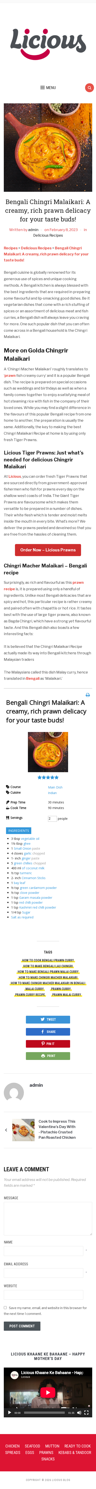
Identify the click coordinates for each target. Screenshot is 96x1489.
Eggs (29, 1452)
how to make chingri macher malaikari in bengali (48, 983)
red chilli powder (31, 902)
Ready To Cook (78, 1446)
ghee (27, 843)
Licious (14, 476)
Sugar (26, 912)
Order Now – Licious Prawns (48, 550)
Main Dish (55, 787)
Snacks (48, 1459)
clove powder (29, 892)
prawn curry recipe (30, 995)
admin (33, 230)
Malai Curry (34, 989)
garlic (27, 853)
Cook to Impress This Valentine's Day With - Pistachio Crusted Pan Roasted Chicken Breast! (57, 1130)
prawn (10, 375)
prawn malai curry (66, 995)
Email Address (16, 1264)
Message (11, 1198)
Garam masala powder (35, 897)
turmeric (26, 873)
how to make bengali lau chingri (48, 966)
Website (10, 1286)
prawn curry (61, 989)
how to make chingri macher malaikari (48, 977)
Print (51, 1056)
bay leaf (19, 883)
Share (51, 1032)
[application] (48, 1392)
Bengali (33, 678)
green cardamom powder (38, 888)
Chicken (12, 1446)
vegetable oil (30, 838)
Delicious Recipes (48, 235)
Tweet (51, 1019)
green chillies (23, 863)
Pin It (50, 1044)
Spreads (12, 1452)
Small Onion (22, 848)
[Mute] (79, 1412)
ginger (26, 858)
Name (8, 1242)
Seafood (32, 1446)
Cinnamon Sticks (34, 878)
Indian (52, 793)
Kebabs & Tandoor (74, 1452)
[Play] (9, 1412)
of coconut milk (33, 868)
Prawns (46, 1452)
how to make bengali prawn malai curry (48, 972)
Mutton (52, 1446)
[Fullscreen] (86, 1412)
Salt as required (22, 917)
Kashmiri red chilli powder (37, 907)
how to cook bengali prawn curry (48, 960)
